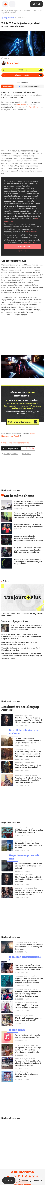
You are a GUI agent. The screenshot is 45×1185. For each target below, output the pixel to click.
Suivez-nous (7, 86)
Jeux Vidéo (22, 18)
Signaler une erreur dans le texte (15, 443)
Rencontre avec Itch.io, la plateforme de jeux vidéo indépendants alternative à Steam (28, 538)
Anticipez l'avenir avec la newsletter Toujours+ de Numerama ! (22, 614)
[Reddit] (26, 1176)
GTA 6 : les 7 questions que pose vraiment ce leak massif (28, 1019)
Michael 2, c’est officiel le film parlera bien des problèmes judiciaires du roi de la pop (28, 994)
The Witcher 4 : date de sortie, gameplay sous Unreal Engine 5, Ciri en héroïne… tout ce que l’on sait (28, 720)
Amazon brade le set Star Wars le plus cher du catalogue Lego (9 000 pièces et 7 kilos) (29, 1063)
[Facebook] (22, 1176)
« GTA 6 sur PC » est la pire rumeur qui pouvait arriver (26, 1006)
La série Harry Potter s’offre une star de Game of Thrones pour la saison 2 (29, 866)
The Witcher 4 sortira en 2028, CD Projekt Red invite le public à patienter (28, 879)
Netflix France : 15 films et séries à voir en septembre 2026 (29, 831)
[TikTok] (11, 1176)
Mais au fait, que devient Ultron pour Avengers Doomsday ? (28, 766)
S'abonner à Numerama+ (20, 422)
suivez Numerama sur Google (18, 434)
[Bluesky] (33, 1176)
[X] (15, 1176)
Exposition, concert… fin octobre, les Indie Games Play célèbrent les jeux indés (28, 526)
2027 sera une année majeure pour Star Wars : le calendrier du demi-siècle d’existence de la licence (29, 967)
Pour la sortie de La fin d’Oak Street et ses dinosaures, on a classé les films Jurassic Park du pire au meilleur (21, 636)
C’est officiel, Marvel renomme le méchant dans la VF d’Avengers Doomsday (29, 946)
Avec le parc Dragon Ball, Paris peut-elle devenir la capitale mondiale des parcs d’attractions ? (28, 780)
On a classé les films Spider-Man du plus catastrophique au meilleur (19, 643)
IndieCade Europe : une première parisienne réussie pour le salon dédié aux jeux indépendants (27, 550)
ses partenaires (31, 231)
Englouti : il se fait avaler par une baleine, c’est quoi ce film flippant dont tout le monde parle (29, 980)
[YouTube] (8, 1176)
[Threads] (37, 1176)
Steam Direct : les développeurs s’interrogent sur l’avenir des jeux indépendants (28, 561)
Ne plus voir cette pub (10, 490)
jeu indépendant (10, 453)
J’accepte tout (24, 246)
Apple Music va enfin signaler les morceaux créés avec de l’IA (29, 1036)
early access (21, 104)
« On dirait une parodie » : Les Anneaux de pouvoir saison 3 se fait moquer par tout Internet (28, 754)
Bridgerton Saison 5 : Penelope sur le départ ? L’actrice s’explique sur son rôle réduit (28, 1050)
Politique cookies (29, 242)
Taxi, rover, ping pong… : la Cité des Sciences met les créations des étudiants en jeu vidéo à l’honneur (29, 515)
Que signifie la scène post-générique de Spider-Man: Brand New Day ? (21, 649)
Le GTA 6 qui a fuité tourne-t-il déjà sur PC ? (28, 1075)
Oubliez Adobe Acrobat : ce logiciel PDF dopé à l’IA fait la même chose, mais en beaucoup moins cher (29, 503)
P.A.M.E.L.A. (34, 107)
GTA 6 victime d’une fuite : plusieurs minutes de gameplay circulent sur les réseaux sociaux (26, 627)
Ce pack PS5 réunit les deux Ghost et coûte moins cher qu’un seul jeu (29, 845)
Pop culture (9, 18)
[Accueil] (5, 4)
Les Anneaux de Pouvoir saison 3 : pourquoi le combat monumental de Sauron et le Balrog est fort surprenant (21, 655)
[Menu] (12, 4)
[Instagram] (19, 1176)
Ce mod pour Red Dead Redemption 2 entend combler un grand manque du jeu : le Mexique (28, 740)
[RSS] (29, 1176)
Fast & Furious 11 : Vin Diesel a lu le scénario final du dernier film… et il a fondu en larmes (29, 892)
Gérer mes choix (22, 251)
